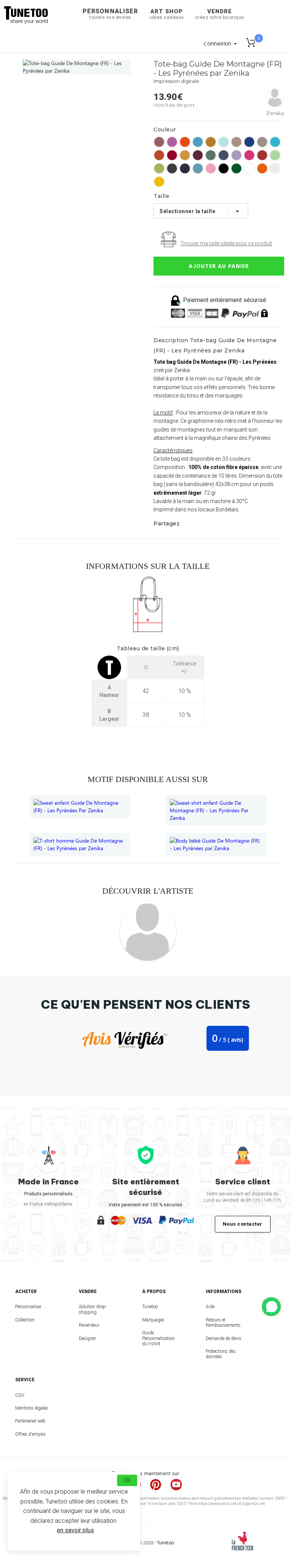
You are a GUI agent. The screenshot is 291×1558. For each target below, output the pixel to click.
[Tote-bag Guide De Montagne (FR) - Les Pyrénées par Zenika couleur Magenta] (249, 155)
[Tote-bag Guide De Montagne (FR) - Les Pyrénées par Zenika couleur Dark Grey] (172, 168)
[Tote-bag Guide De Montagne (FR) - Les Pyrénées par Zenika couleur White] (249, 168)
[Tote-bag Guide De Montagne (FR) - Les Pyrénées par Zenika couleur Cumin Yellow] (185, 155)
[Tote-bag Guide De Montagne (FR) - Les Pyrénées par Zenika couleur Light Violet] (236, 155)
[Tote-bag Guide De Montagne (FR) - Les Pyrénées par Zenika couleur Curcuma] (210, 142)
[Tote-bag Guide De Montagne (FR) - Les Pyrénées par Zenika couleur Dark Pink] (210, 168)
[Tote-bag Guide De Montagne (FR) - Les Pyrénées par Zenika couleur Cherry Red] (172, 155)
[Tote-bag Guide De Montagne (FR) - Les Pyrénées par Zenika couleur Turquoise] (275, 142)
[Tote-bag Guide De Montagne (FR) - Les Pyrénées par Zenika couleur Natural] (275, 168)
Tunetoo (150, 1306)
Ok (127, 1480)
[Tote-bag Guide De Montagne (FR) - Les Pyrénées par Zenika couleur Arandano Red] (262, 155)
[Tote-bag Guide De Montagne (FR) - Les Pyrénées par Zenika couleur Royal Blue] (249, 142)
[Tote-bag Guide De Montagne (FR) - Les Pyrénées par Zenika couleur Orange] (262, 168)
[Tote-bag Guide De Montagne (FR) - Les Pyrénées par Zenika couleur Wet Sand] (236, 142)
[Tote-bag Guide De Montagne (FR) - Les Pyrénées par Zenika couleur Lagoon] (197, 142)
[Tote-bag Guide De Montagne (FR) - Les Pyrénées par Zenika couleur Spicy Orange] (185, 142)
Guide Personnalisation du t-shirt (158, 1338)
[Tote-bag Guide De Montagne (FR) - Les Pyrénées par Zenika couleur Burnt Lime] (159, 168)
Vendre (219, 14)
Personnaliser (110, 14)
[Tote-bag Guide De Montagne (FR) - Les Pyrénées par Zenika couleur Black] (223, 168)
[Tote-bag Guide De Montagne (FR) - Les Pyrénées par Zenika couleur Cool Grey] (262, 142)
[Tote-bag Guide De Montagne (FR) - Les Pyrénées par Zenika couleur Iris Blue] (223, 155)
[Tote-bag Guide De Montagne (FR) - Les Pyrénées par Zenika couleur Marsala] (159, 142)
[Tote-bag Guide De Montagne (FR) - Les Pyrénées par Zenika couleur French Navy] (185, 168)
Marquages (153, 1320)
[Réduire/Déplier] (271, 1306)
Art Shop (166, 14)
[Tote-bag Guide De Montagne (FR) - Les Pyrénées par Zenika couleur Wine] (197, 155)
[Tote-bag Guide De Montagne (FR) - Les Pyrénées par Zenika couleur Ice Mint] (223, 142)
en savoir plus (75, 1530)
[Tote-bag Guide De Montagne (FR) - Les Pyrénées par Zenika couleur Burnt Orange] (159, 155)
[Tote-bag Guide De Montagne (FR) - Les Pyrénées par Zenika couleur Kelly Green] (236, 168)
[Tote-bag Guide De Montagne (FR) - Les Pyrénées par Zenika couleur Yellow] (159, 181)
